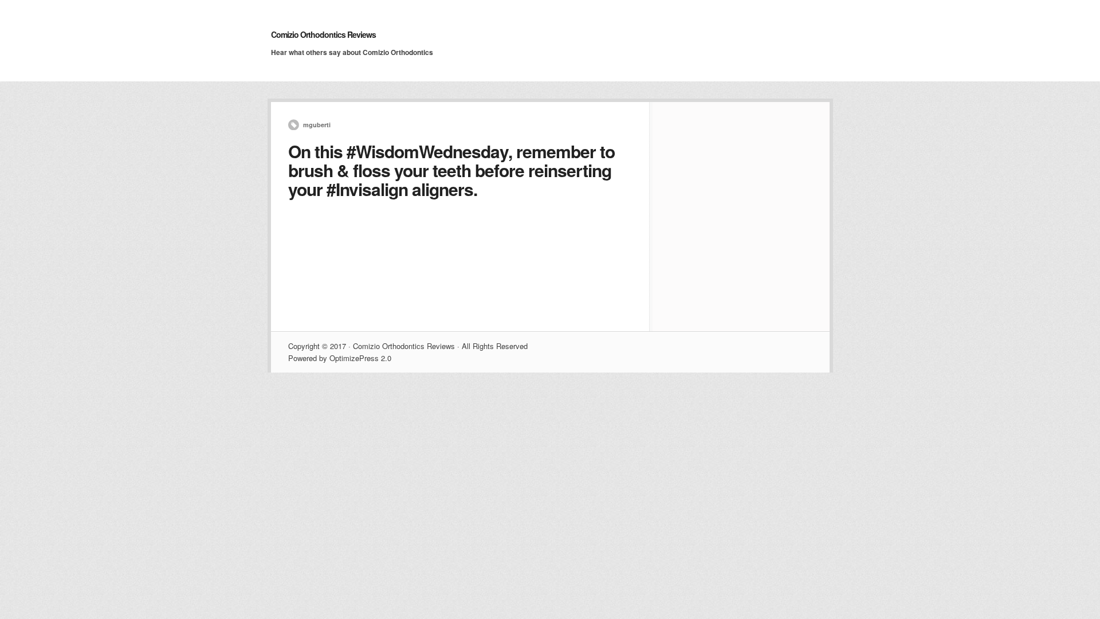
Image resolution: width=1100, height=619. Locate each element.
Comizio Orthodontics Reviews (323, 34)
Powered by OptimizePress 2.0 (339, 357)
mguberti (317, 124)
